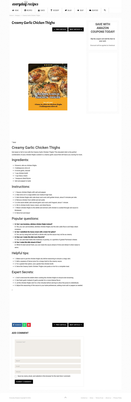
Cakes (42, 10)
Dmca (91, 398)
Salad (69, 10)
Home (16, 10)
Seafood (94, 10)
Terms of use (99, 398)
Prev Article (61, 29)
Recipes (29, 10)
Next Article (75, 29)
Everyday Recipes (14, 398)
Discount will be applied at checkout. (102, 45)
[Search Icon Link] (105, 10)
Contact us (84, 398)
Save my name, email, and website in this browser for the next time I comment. (44, 376)
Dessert (56, 10)
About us (108, 398)
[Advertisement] (48, 47)
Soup (81, 10)
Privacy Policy (117, 398)
